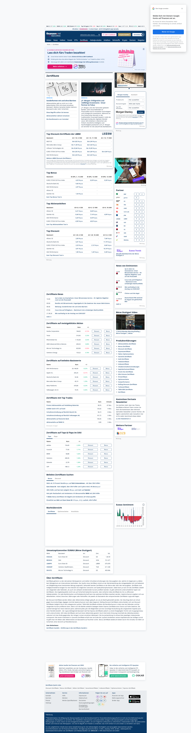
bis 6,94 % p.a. (92, 141)
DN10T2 (49, 570)
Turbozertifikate (123, 387)
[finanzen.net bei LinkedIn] (101, 700)
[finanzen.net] (53, 33)
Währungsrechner (118, 698)
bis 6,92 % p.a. (77, 152)
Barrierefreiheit (84, 709)
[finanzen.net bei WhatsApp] (99, 704)
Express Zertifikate (129, 688)
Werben (65, 698)
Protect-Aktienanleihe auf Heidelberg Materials (63, 405)
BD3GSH (49, 560)
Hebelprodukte (95, 40)
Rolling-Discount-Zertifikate (127, 384)
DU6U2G (49, 557)
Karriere (48, 698)
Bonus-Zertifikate (124, 346)
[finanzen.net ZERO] (79, 67)
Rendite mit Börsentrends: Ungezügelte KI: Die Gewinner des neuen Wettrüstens (82, 303)
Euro (120, 26)
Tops (49, 436)
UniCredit (126, 212)
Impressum (82, 696)
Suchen (140, 112)
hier (141, 116)
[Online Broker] (54, 35)
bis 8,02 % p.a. (77, 141)
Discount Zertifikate (52, 688)
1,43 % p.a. (95, 252)
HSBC (125, 208)
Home (48, 44)
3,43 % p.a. (93, 218)
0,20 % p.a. (93, 180)
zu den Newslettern (123, 419)
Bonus (108, 331)
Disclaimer (82, 700)
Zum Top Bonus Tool (53, 197)
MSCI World (70, 26)
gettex (126, 198)
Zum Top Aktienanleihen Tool (56, 224)
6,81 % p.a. (79, 242)
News (55, 40)
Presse (48, 700)
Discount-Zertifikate (125, 349)
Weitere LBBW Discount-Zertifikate (58, 158)
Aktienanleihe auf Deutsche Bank (58, 419)
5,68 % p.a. (93, 211)
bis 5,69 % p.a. (92, 152)
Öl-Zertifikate (122, 377)
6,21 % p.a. (79, 211)
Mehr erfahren (58, 66)
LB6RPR (49, 563)
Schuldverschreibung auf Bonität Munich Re (61, 412)
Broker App (116, 700)
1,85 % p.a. (79, 252)
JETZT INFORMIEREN (67, 676)
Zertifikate (84, 40)
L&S (125, 222)
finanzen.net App (118, 696)
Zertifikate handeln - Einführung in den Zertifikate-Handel (66, 628)
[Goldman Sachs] (118, 201)
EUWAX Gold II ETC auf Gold (56, 409)
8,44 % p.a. (79, 214)
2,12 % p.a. (95, 245)
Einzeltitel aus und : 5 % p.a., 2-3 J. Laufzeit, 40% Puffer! (72, 500)
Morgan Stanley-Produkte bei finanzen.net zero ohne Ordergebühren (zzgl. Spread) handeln (131, 123)
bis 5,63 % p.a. (92, 155)
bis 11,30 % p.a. (77, 145)
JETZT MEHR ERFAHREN (118, 676)
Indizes (62, 40)
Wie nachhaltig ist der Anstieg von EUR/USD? (70, 313)
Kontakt (48, 696)
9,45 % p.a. (79, 184)
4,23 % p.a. (79, 180)
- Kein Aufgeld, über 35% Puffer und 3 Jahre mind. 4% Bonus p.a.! (73, 487)
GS (124, 201)
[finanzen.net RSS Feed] (102, 704)
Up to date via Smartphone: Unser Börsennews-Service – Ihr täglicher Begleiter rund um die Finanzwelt (133, 272)
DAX (47, 26)
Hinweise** (83, 164)
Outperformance (124, 382)
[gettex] (118, 198)
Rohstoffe (116, 40)
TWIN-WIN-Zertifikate (125, 389)
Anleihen (107, 40)
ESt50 (58, 26)
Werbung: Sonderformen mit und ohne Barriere (71, 307)
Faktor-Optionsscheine (126, 354)
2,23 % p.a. (79, 245)
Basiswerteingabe (121, 103)
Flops (55, 436)
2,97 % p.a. (79, 187)
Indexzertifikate (123, 364)
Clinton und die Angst (132, 293)
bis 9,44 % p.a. (92, 145)
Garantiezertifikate (92, 688)
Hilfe (63, 696)
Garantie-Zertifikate (125, 357)
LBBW (125, 219)
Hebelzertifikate (123, 362)
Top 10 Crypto (85, 26)
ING (125, 205)
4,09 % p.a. (108, 214)
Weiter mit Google (168, 32)
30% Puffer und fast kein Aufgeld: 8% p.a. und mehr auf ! (68, 490)
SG (124, 229)
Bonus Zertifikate (65, 688)
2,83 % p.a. (79, 238)
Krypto (124, 40)
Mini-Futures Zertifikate (126, 374)
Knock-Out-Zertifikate (125, 372)
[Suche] (99, 34)
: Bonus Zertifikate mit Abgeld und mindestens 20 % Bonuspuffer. (71, 497)
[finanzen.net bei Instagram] (97, 696)
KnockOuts (75, 511)
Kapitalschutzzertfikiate (126, 369)
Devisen (133, 40)
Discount (96, 331)
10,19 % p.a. (108, 249)
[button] (109, 34)
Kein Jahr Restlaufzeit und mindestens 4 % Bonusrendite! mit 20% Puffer (73, 493)
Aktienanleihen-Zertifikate (127, 344)
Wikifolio (126, 240)
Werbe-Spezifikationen (69, 700)
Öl (129, 26)
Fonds (69, 40)
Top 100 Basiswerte (119, 107)
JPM (125, 215)
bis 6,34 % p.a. (77, 155)
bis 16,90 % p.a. (91, 148)
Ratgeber (141, 40)
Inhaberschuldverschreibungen (128, 367)
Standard (134, 95)
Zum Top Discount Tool (54, 255)
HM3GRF (49, 567)
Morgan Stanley (122, 95)
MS (125, 226)
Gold (139, 26)
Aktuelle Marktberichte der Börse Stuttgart (127, 254)
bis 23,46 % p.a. (77, 148)
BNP (125, 194)
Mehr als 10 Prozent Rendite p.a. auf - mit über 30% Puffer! (73, 483)
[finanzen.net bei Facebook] (101, 696)
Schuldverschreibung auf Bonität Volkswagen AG (63, 415)
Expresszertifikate (124, 351)
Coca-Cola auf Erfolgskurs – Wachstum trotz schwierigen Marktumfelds (79, 310)
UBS (125, 233)
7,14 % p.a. (93, 214)
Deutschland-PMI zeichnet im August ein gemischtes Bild (133, 299)
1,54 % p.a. (79, 194)
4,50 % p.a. (79, 221)
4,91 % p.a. (79, 249)
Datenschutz (83, 698)
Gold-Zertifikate (123, 359)
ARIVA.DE (94, 731)
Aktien (48, 40)
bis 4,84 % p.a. (107, 152)
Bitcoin (109, 26)
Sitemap (48, 703)
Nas (98, 26)
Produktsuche (120, 100)
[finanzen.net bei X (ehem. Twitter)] (97, 700)
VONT (125, 236)
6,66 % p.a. (108, 245)
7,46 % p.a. (108, 238)
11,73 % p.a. (108, 242)
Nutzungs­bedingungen (86, 703)
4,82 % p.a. (93, 221)
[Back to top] (142, 731)
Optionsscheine (63, 511)
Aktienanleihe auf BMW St (55, 422)
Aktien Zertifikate (78, 688)
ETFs (76, 40)
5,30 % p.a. (108, 252)
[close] (182, 8)
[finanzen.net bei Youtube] (104, 696)
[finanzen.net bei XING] (104, 700)
